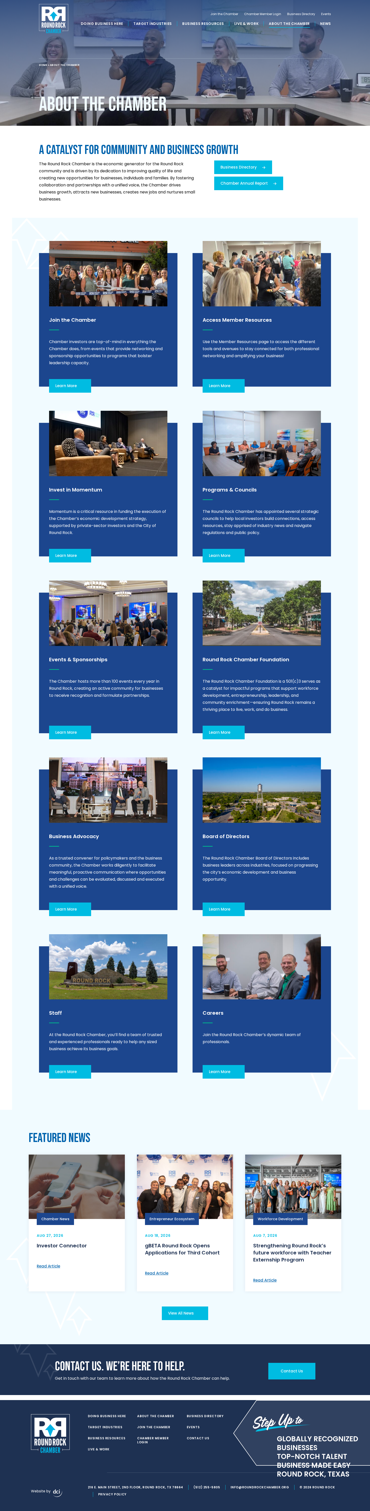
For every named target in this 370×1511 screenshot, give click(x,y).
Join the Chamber (224, 14)
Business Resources (203, 23)
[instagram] (100, 1473)
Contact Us (198, 1438)
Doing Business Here (102, 23)
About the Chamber (289, 23)
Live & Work (246, 23)
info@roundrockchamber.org (260, 1487)
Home (43, 65)
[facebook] (90, 1473)
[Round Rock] (53, 18)
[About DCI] (57, 1493)
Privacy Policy (112, 1494)
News (325, 23)
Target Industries (152, 23)
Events (326, 14)
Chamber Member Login (262, 14)
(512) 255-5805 (207, 1487)
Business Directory (301, 14)
